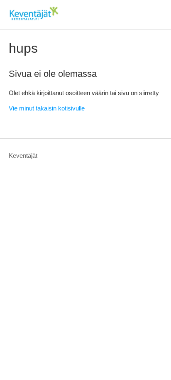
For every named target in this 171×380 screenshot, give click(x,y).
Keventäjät (23, 155)
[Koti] (34, 18)
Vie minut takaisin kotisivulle (47, 108)
